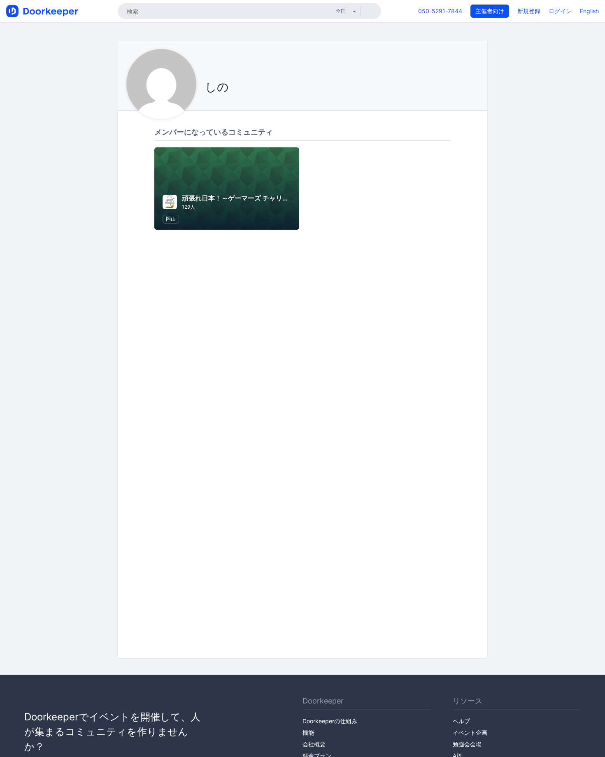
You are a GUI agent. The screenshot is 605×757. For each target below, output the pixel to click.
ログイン (560, 10)
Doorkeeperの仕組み (329, 720)
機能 (308, 732)
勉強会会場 (467, 744)
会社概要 (314, 744)
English (589, 10)
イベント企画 (470, 732)
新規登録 (528, 10)
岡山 (171, 219)
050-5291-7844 (440, 10)
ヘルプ (461, 720)
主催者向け (489, 10)
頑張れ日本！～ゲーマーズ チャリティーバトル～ (255, 198)
